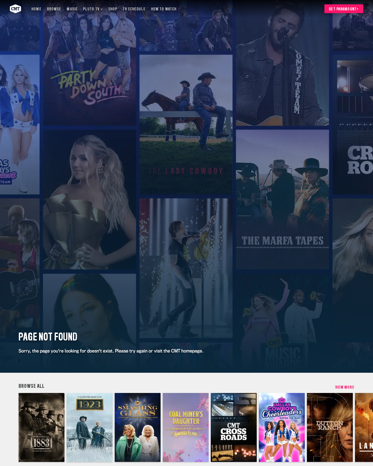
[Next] (365, 427)
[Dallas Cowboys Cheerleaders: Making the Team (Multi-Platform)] (282, 427)
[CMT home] (15, 8)
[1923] (90, 427)
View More (344, 387)
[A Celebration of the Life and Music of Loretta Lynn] (186, 427)
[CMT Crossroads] (234, 427)
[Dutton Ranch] (330, 427)
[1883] (41, 427)
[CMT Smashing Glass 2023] (138, 427)
